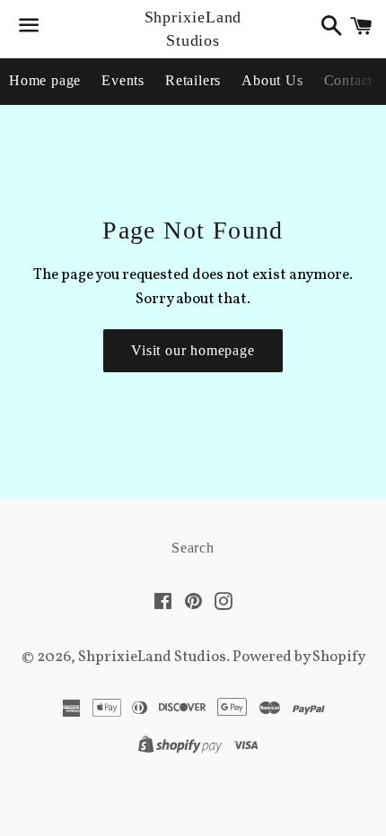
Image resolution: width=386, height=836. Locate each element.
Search (193, 547)
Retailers (193, 80)
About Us (272, 80)
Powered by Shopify (298, 657)
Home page (45, 80)
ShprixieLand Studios (193, 28)
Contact (348, 80)
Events (123, 80)
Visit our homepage (192, 350)
